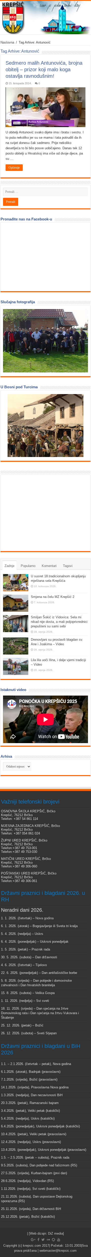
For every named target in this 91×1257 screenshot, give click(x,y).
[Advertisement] (41, 512)
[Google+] (33, 1240)
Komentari (49, 566)
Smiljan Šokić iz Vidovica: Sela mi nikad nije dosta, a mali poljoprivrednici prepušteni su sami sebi (59, 621)
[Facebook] (38, 1240)
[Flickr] (48, 1240)
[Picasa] (53, 1240)
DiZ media (55, 1233)
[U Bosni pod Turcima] (45, 425)
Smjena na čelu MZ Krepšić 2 (52, 597)
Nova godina (44, 918)
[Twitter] (43, 1240)
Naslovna (7, 42)
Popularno (28, 566)
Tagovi (68, 566)
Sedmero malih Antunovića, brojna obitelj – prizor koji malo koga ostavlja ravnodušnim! (44, 69)
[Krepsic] (45, 17)
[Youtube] (59, 1240)
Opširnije (14, 167)
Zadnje (9, 566)
